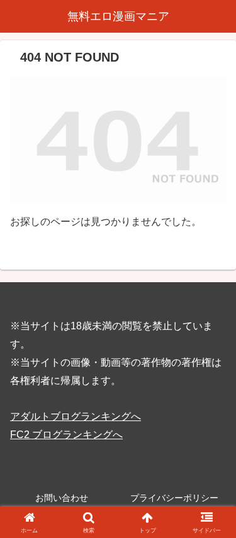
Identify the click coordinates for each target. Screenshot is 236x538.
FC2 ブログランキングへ (66, 434)
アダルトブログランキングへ (75, 416)
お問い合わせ (61, 498)
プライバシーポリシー (174, 498)
